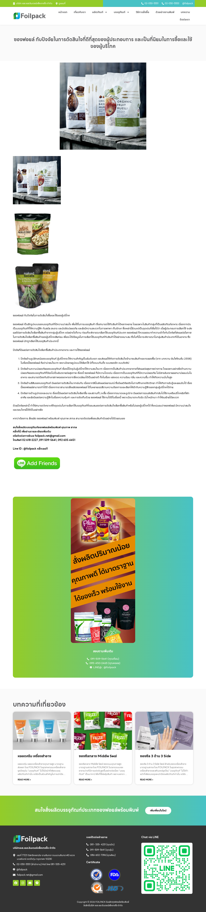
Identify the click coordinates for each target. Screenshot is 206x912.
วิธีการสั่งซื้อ (142, 12)
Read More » (24, 779)
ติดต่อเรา (185, 20)
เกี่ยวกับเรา (80, 12)
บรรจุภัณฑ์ (119, 12)
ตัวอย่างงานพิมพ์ (165, 12)
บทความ (185, 12)
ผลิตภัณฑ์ (97, 12)
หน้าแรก (62, 12)
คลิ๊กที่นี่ (17, 431)
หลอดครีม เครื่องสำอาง (34, 756)
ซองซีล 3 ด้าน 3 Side (155, 756)
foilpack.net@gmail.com (50, 436)
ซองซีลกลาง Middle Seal (98, 756)
